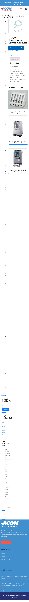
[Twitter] (12, 4)
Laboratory (5, 119)
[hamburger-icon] (21, 9)
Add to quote (15, 48)
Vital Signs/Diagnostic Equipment (5, 343)
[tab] (14, 55)
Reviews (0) (14, 59)
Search (6, 409)
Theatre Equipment (5, 298)
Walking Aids (5, 383)
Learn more (3, 513)
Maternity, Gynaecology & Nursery (5, 158)
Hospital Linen (5, 96)
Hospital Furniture (5, 67)
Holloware (5, 41)
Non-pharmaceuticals (5, 205)
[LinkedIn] (15, 4)
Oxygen (15, 15)
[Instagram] (20, 4)
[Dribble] (18, 4)
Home (9, 15)
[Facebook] (9, 4)
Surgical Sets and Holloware (5, 259)
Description (14, 56)
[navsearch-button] (26, 9)
